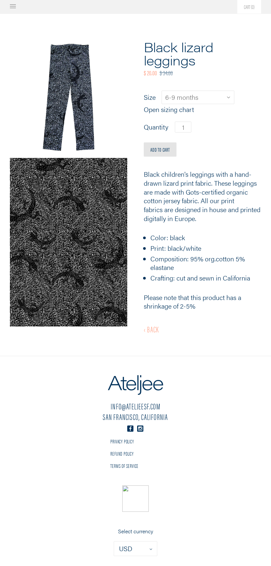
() (249, 6)
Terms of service (124, 466)
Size (150, 97)
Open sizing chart (169, 109)
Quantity (156, 127)
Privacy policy (122, 441)
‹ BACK (151, 329)
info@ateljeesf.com (135, 406)
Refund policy (122, 453)
